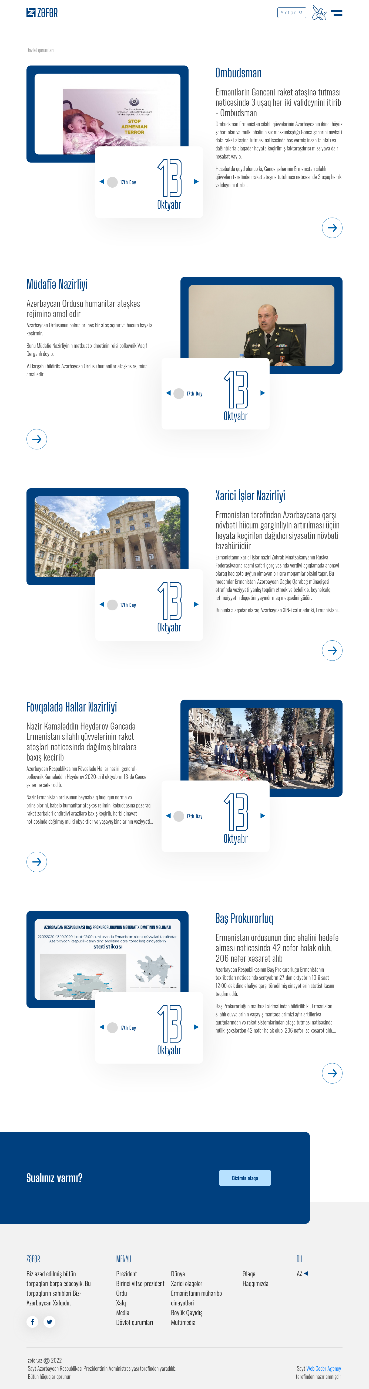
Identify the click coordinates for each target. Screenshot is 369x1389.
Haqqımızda (256, 1283)
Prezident (126, 1273)
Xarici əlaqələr (186, 1283)
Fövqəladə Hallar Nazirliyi (71, 707)
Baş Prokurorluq (244, 918)
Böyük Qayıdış (187, 1312)
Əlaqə (249, 1273)
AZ (300, 1273)
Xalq (121, 1302)
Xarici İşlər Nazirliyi (250, 495)
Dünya (178, 1273)
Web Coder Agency (323, 1368)
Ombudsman (238, 73)
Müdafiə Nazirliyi (57, 284)
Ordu (121, 1293)
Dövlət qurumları (134, 1322)
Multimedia (183, 1322)
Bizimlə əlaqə (245, 1177)
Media (122, 1312)
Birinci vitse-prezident (140, 1283)
